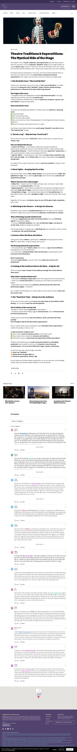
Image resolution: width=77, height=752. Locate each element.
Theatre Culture (32, 13)
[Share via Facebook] (11, 373)
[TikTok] (13, 729)
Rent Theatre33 (48, 721)
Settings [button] (55, 749)
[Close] (75, 749)
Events (17, 13)
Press (23, 13)
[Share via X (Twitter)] (15, 373)
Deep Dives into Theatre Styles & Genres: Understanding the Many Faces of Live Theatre (62, 402)
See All (72, 383)
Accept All (69, 749)
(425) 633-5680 (6, 724)
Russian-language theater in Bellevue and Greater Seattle (14, 738)
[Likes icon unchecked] (15, 450)
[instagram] (3, 729)
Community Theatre (44, 13)
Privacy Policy (11, 750)
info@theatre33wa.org (6, 725)
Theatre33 (5, 716)
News (11, 13)
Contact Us (47, 718)
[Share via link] (22, 373)
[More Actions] (65, 430)
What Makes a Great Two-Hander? (12, 402)
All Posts (5, 13)
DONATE (47, 723)
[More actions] (65, 49)
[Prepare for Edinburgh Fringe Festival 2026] (38, 392)
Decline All (61, 749)
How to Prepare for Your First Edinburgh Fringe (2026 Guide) (38, 402)
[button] (72, 13)
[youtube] (8, 729)
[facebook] (5, 729)
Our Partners (48, 716)
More (53, 13)
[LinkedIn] (10, 729)
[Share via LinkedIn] (18, 373)
